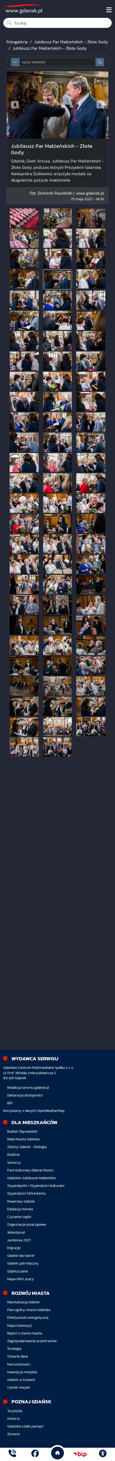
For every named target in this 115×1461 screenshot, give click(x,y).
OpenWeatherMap (50, 1110)
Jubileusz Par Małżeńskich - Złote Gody (71, 42)
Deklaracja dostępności (25, 1095)
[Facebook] (35, 1454)
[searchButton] (99, 62)
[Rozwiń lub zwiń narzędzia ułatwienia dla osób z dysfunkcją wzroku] (102, 1454)
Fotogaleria (17, 42)
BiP (10, 1103)
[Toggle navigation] (109, 10)
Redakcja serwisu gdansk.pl (28, 1087)
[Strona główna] (12, 1454)
